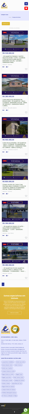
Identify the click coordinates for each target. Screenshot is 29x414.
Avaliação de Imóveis (19, 380)
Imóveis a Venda (6, 383)
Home (10, 17)
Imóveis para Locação (7, 380)
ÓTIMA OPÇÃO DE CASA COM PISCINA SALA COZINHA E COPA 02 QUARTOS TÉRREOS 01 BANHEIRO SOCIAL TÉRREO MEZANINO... (14, 187)
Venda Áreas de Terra (17, 383)
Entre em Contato (14, 312)
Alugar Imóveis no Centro (8, 374)
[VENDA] (15, 41)
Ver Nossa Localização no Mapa (9, 395)
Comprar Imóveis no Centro (8, 371)
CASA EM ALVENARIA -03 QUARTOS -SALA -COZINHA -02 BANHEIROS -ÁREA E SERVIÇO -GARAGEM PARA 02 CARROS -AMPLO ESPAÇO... (14, 145)
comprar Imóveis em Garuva (8, 389)
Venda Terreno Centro (18, 377)
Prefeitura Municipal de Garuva (9, 392)
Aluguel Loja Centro (6, 377)
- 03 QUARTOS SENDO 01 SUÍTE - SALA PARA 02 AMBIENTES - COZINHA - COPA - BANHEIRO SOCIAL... (13, 228)
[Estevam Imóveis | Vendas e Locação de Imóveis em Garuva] (4, 5)
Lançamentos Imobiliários (8, 362)
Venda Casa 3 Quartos (7, 368)
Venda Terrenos (18, 365)
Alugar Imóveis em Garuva (8, 386)
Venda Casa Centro (20, 362)
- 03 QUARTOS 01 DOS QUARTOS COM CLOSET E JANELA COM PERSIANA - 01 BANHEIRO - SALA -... (14, 269)
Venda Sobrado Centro (7, 365)
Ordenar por (5, 23)
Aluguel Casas (19, 374)
